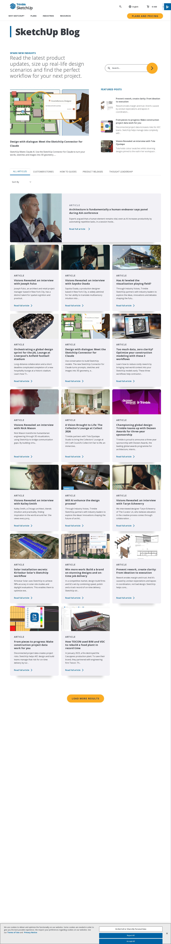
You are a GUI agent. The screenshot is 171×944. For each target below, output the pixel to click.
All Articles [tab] (20, 171)
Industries (48, 16)
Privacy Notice (30, 932)
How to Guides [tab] (68, 171)
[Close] (167, 933)
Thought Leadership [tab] (121, 171)
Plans (34, 16)
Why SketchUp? (16, 16)
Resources (65, 16)
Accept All (131, 941)
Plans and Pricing (145, 16)
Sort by (15, 182)
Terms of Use (13, 932)
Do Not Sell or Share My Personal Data (130, 929)
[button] (132, 7)
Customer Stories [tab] (43, 171)
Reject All (131, 935)
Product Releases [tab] (93, 171)
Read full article (77, 229)
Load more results (85, 698)
